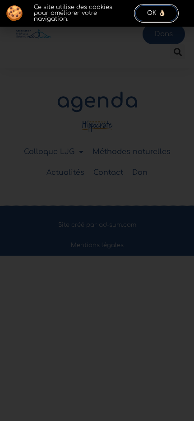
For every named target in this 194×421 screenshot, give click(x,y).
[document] (97, 210)
